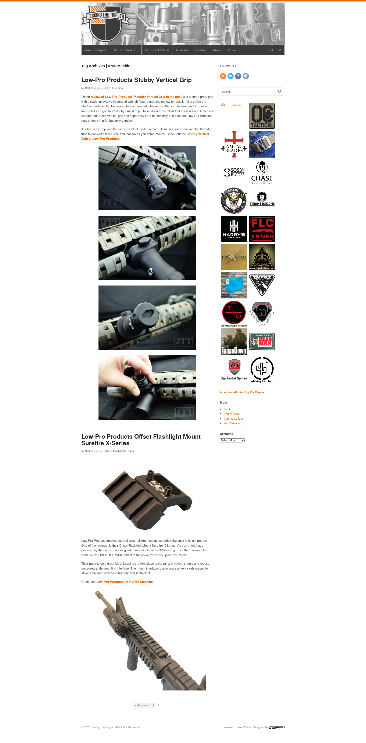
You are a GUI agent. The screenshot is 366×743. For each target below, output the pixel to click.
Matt (87, 88)
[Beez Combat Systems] (234, 381)
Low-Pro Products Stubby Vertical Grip (136, 79)
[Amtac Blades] (234, 155)
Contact (201, 50)
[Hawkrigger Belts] (262, 155)
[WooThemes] (277, 727)
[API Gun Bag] (234, 296)
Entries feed (231, 414)
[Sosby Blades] (234, 184)
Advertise (182, 50)
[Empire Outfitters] (262, 296)
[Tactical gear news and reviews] (105, 39)
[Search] (280, 91)
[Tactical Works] (234, 324)
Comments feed (233, 418)
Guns (119, 88)
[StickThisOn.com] (262, 353)
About (217, 50)
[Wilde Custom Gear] (234, 212)
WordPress (244, 727)
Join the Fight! (95, 50)
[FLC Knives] (262, 240)
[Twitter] (230, 76)
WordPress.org (233, 423)
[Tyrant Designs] (262, 212)
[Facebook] (238, 76)
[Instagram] (246, 76)
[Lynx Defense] (231, 105)
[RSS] (223, 76)
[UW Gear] (234, 268)
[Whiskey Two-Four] (262, 381)
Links (232, 50)
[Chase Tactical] (262, 184)
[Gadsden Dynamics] (262, 324)
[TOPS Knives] (262, 268)
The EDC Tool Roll (125, 50)
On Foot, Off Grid (156, 50)
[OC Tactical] (262, 127)
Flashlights (119, 451)
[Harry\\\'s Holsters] (234, 240)
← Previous (142, 705)
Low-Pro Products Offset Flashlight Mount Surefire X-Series (141, 439)
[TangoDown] (234, 353)
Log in (227, 409)
